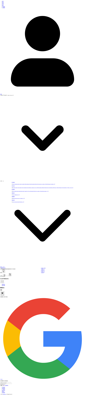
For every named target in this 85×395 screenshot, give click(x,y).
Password (1, 383)
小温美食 (3, 7)
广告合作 (3, 389)
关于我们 (3, 387)
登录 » (1, 385)
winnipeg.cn (4, 394)
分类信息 (3, 6)
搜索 (1, 272)
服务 (3, 5)
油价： (2, 266)
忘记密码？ (7, 385)
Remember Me (2, 384)
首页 (3, 1)
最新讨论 (3, 284)
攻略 (3, 3)
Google (1, 379)
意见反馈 (3, 392)
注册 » (4, 385)
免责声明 (3, 388)
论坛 (3, 4)
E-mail (1, 382)
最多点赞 (3, 285)
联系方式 (3, 390)
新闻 (3, 2)
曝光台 (3, 391)
